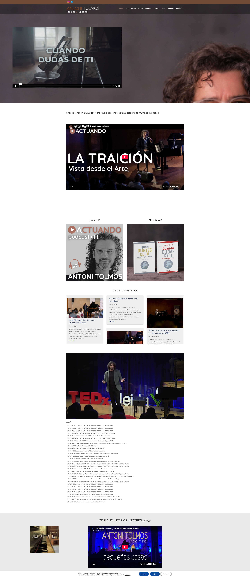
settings (127, 575)
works (140, 8)
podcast (148, 8)
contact (171, 8)
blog (163, 8)
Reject (155, 574)
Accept (144, 574)
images (156, 8)
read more (72, 341)
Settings (166, 574)
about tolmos (131, 8)
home (121, 8)
